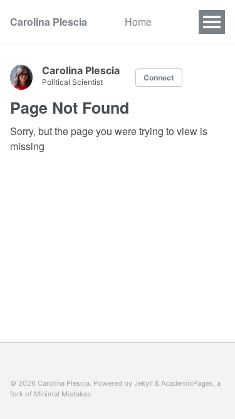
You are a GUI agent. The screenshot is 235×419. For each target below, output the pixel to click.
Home (138, 21)
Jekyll (143, 383)
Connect (159, 77)
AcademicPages (187, 383)
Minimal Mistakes (62, 393)
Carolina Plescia (48, 21)
